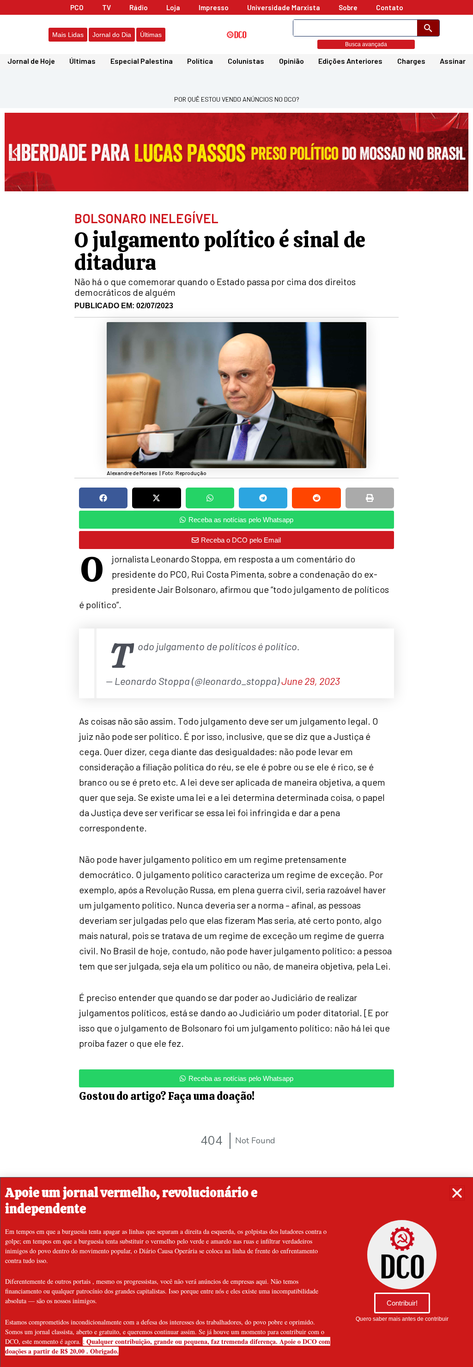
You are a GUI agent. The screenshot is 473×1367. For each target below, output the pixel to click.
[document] (236, 683)
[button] (457, 1193)
